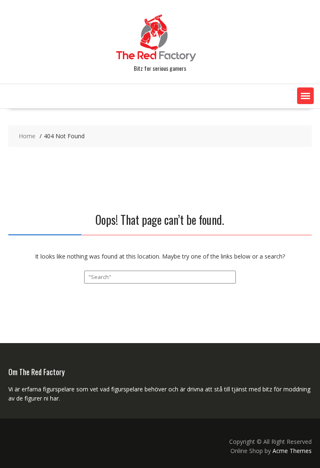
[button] (305, 95)
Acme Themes (292, 451)
